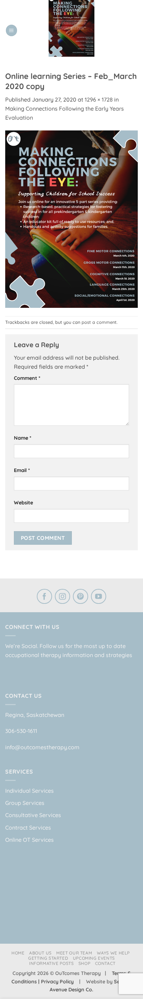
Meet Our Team (74, 953)
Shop (84, 963)
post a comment (99, 322)
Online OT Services (29, 839)
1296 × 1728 (99, 99)
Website (23, 503)
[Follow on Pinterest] (80, 597)
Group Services (24, 802)
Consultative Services (33, 815)
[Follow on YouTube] (98, 597)
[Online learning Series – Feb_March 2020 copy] (71, 218)
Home (17, 953)
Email (22, 470)
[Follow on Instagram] (62, 597)
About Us (40, 953)
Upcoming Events (94, 958)
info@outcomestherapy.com (42, 747)
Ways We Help (113, 953)
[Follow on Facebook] (44, 597)
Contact (105, 963)
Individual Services (29, 790)
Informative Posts (51, 963)
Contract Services (28, 827)
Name (22, 438)
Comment (27, 378)
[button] (11, 30)
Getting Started (48, 958)
